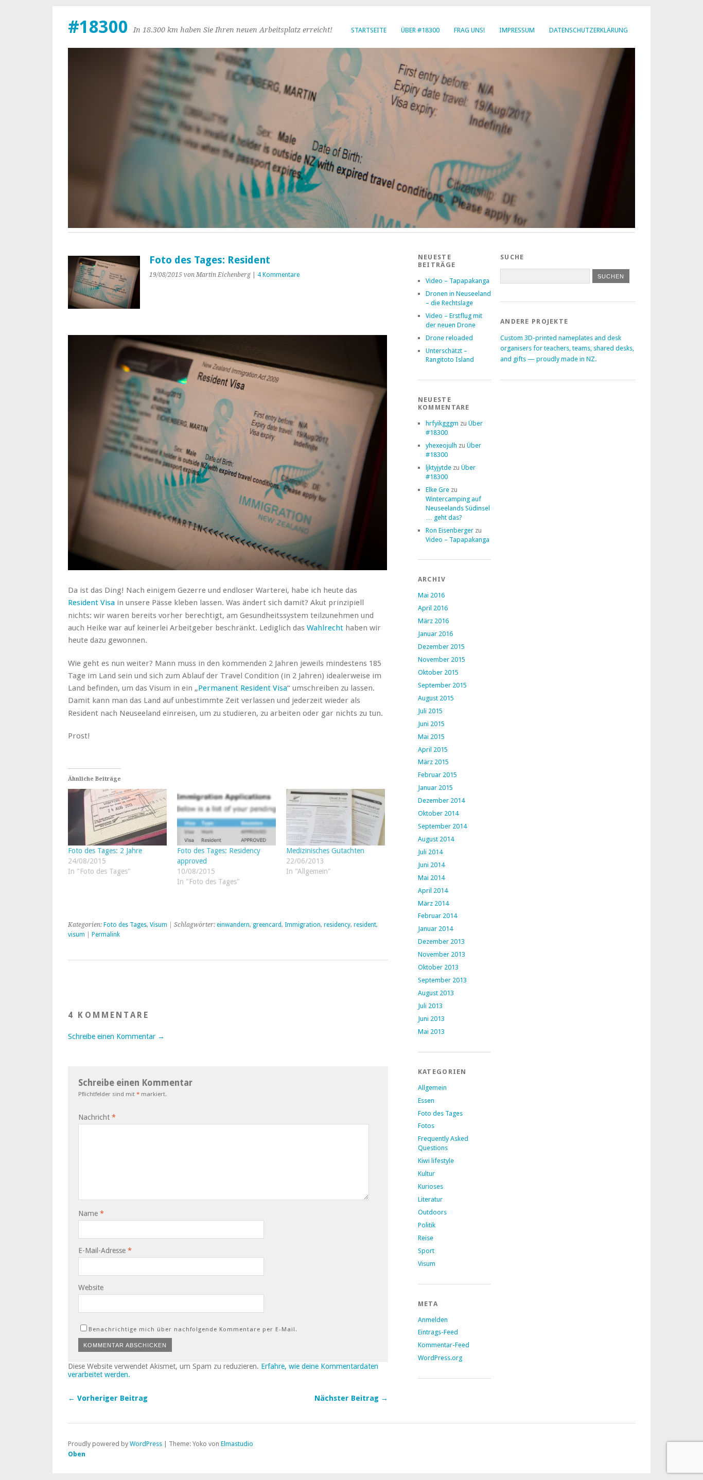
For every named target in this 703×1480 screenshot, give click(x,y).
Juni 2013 (431, 1019)
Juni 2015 (431, 724)
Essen (426, 1100)
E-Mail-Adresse (105, 1250)
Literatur (430, 1199)
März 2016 (433, 621)
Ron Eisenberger (449, 530)
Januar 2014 (435, 928)
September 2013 (442, 980)
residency (337, 924)
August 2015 (436, 698)
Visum (158, 924)
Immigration (303, 924)
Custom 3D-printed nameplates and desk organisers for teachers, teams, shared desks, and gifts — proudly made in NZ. (567, 348)
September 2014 (442, 826)
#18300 (98, 27)
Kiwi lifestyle (436, 1161)
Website (90, 1287)
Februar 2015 (437, 775)
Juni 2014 (431, 865)
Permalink (106, 934)
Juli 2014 (430, 852)
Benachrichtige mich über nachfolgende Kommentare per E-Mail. (193, 1329)
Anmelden (433, 1320)
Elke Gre (437, 490)
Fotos (426, 1126)
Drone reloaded (449, 338)
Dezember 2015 (441, 646)
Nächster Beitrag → (351, 1398)
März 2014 (433, 903)
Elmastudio (237, 1444)
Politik (426, 1225)
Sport (426, 1251)
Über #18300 (420, 30)
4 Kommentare (278, 274)
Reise (425, 1238)
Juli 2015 (430, 711)
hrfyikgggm (442, 423)
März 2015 (433, 762)
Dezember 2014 (441, 800)
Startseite (368, 30)
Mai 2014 (431, 878)
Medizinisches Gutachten (325, 851)
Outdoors (432, 1212)
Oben (76, 1454)
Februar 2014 (437, 916)
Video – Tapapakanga (457, 281)
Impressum (517, 30)
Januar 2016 (435, 634)
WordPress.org (440, 1358)
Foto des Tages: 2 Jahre (105, 851)
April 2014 (433, 890)
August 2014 (436, 839)
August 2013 (436, 993)
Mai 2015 (431, 737)
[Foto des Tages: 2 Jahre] (117, 817)
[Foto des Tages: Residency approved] (226, 817)
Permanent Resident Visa (242, 688)
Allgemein (432, 1087)
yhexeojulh (441, 445)
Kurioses (430, 1186)
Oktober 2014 (438, 813)
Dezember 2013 (441, 941)
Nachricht (97, 1117)
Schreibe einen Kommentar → (116, 1036)
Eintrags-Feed (438, 1332)
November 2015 (441, 659)
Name (91, 1213)
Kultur (426, 1173)
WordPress (146, 1444)
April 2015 (433, 749)
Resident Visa (91, 602)
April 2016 (433, 608)
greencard (267, 924)
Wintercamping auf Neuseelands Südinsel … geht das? (458, 508)
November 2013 (441, 954)
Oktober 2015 (438, 672)
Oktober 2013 (438, 967)
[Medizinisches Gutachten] (335, 817)
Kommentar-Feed (443, 1345)
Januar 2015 (435, 787)
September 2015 (442, 685)
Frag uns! (469, 30)
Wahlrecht (325, 627)
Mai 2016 (431, 595)
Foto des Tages (125, 924)
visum (76, 934)
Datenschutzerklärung (588, 30)
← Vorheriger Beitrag (108, 1398)
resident (365, 924)
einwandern (233, 924)
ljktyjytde (438, 467)
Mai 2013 (431, 1031)
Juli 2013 (430, 1006)
